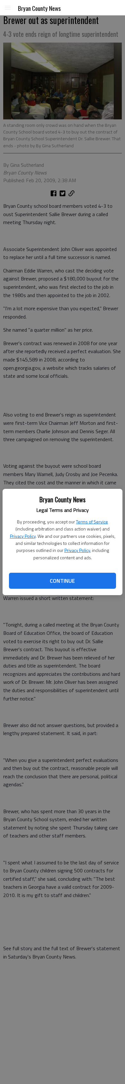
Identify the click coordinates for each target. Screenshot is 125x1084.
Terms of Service (92, 521)
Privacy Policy (23, 536)
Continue (62, 581)
